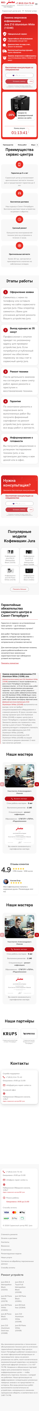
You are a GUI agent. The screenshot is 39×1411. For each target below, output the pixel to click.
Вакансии (5, 1246)
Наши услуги (6, 1257)
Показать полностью (10, 663)
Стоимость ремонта (9, 1234)
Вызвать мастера (20, 799)
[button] (37, 784)
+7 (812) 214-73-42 (25, 3)
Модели (34, 145)
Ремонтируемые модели (11, 1253)
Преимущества (8, 145)
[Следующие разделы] (37, 144)
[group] (10, 1036)
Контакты (5, 1242)
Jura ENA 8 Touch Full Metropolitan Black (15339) (20, 1287)
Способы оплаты (8, 1268)
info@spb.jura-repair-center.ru (18, 1085)
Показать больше (19, 589)
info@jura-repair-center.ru (17, 1180)
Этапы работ (22, 145)
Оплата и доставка (9, 1238)
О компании (6, 1250)
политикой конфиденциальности (23, 87)
